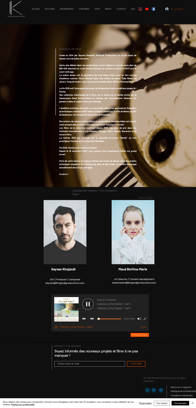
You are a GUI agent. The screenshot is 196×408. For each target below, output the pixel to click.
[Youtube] (147, 9)
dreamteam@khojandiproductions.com (134, 282)
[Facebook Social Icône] (153, 9)
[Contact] (154, 390)
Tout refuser (161, 403)
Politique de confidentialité (23, 404)
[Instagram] (140, 9)
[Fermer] (192, 403)
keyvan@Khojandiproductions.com (65, 283)
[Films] (161, 390)
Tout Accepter (180, 403)
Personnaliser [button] (145, 403)
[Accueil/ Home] (147, 390)
